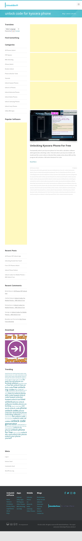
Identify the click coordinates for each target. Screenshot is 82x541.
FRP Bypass (8, 55)
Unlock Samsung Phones (12, 101)
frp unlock (19, 390)
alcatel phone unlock (22, 375)
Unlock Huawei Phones (11, 83)
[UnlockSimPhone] (11, 4)
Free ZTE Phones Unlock (12, 265)
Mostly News (41, 497)
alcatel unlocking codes (16, 376)
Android (19, 497)
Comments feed (10, 466)
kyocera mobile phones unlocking (65, 179)
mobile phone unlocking (16, 405)
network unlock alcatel (16, 406)
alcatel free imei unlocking (11, 373)
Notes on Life (41, 499)
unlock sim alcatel (17, 432)
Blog (63, 14)
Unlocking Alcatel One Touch (13, 261)
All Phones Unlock (10, 50)
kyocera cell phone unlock (46, 174)
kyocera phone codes (52, 181)
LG (27, 502)
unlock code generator (15, 422)
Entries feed (8, 461)
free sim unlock (13, 385)
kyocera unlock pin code (70, 185)
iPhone (29, 499)
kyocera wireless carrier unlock (50, 187)
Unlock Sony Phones (11, 106)
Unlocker (29, 497)
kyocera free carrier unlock (38, 176)
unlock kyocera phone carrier (66, 192)
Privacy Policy (10, 506)
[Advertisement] (16, 183)
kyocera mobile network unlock (48, 179)
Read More (33, 162)
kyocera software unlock (68, 183)
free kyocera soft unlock (36, 170)
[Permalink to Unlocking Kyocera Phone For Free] (53, 125)
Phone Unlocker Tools (11, 73)
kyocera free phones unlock (53, 176)
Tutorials (7, 78)
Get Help (19, 509)
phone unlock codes (16, 409)
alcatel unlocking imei (17, 377)
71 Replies (74, 168)
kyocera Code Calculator (60, 174)
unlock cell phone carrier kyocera (66, 187)
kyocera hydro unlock (65, 176)
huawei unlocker (16, 397)
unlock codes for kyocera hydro (54, 190)
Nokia (28, 506)
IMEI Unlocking (9, 60)
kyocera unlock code (42, 185)
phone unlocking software (16, 413)
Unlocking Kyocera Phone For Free (50, 145)
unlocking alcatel (21, 424)
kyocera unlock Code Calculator (56, 185)
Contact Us (40, 513)
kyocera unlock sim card (36, 187)
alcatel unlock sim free (17, 379)
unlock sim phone (19, 434)
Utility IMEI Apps (9, 111)
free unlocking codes (15, 388)
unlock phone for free (15, 431)
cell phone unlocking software (14, 382)
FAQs (8, 513)
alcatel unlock (8, 376)
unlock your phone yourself (12, 437)
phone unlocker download (14, 411)
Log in (6, 457)
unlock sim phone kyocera (66, 194)
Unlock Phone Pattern (11, 270)
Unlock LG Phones (10, 87)
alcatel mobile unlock (21, 373)
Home (8, 499)
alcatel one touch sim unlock (11, 375)
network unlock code (15, 407)
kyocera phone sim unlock (42, 183)
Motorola (29, 504)
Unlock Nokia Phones (11, 97)
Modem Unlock (9, 69)
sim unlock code (18, 416)
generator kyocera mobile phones (51, 170)
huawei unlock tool (13, 399)
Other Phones (21, 504)
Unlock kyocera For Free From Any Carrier (48, 192)
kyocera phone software (56, 183)
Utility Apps (20, 499)
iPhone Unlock (9, 64)
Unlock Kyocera (66, 190)
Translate (17, 31)
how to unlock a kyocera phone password (44, 172)
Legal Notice (10, 509)
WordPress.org (9, 471)
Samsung (29, 509)
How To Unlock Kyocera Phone (63, 172)
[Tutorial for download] (16, 348)
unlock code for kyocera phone (38, 190)
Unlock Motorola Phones (12, 92)
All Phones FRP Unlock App (13, 256)
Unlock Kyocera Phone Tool (52, 194)
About (8, 511)
